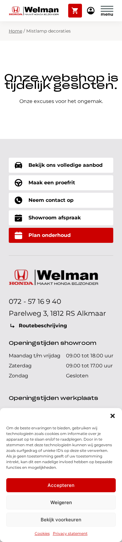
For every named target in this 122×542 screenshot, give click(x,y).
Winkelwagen (75, 8)
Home (15, 31)
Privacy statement (70, 533)
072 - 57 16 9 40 (35, 301)
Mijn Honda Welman (90, 11)
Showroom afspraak (54, 218)
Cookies (42, 533)
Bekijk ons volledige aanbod (65, 165)
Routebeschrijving (43, 326)
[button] (112, 416)
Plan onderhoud (49, 235)
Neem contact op (51, 200)
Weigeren (61, 502)
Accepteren (61, 485)
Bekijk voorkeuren (61, 520)
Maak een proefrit (51, 183)
